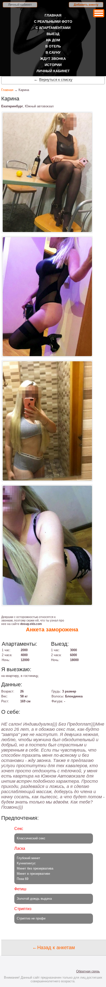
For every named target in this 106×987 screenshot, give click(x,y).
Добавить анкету (86, 4)
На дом (53, 40)
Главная (53, 15)
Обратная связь (88, 971)
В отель (53, 46)
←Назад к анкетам (53, 947)
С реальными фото (53, 21)
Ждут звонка (53, 59)
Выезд (53, 34)
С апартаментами (53, 28)
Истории (53, 65)
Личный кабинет (20, 4)
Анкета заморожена (52, 629)
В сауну (53, 52)
